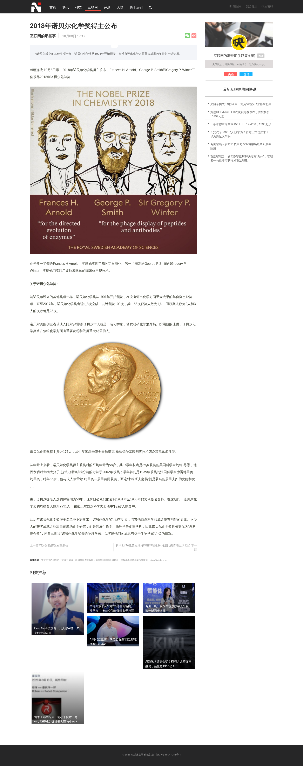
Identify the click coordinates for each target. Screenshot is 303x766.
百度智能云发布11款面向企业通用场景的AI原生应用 (240, 146)
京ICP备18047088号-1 (168, 754)
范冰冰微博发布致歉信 (53, 545)
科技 (78, 7)
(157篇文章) (246, 55)
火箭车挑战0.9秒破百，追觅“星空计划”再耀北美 (240, 104)
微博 (246, 74)
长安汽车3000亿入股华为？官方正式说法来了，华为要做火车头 (241, 134)
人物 (120, 7)
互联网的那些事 (225, 55)
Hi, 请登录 (235, 6)
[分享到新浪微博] (193, 35)
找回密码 (267, 6)
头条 (231, 74)
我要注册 (251, 6)
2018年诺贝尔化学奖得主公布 (73, 25)
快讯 (65, 7)
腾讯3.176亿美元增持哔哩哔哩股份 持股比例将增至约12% (153, 545)
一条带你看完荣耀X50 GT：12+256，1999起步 (240, 124)
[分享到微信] (187, 35)
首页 (52, 7)
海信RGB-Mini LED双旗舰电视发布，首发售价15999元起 (240, 114)
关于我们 (136, 7)
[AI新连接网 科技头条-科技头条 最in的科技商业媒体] (36, 6)
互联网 (93, 7)
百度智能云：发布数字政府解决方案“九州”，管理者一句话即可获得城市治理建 (241, 158)
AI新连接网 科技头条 (142, 754)
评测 (107, 7)
